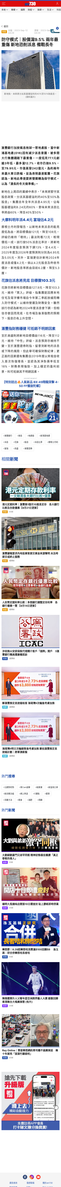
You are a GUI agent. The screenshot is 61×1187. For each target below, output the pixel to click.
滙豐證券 (28, 448)
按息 (20, 435)
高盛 (16, 448)
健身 (20, 800)
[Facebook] (25, 1177)
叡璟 (48, 793)
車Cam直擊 (25, 787)
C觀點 (37, 793)
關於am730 (48, 1183)
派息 (6, 442)
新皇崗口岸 (53, 787)
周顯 (40, 800)
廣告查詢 (13, 1183)
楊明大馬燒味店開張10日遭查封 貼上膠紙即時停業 (30, 904)
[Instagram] (31, 1177)
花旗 (16, 442)
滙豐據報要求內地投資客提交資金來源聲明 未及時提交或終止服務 (30, 555)
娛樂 (5, 862)
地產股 (31, 435)
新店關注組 (9, 793)
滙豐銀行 (8, 435)
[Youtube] (38, 1177)
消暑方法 (8, 800)
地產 (5, 707)
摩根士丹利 (53, 442)
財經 (4, 31)
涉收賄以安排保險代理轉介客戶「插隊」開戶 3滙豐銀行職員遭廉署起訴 (30, 653)
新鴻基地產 (45, 435)
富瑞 (6, 448)
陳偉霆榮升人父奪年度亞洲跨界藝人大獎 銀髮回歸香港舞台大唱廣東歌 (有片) (30, 1000)
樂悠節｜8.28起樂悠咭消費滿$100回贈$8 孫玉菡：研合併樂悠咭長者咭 (30, 951)
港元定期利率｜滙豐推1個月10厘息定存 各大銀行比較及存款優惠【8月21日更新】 (30, 506)
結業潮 (39, 787)
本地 (5, 658)
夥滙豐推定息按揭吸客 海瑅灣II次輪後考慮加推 (28, 703)
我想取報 (30, 1183)
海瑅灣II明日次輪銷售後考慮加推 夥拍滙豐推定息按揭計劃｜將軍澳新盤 (29, 750)
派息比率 (38, 442)
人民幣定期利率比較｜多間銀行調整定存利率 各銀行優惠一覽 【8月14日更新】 (30, 604)
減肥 (30, 800)
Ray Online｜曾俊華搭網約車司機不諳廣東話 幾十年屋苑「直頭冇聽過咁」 (30, 1052)
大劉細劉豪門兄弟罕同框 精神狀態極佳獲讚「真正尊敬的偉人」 (30, 857)
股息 (26, 442)
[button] (3, 4)
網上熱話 (24, 793)
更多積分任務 (46, 1158)
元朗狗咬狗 (9, 787)
